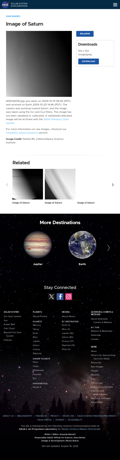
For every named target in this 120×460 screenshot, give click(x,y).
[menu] (115, 4)
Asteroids (96, 335)
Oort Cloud (9, 328)
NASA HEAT (97, 402)
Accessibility (75, 420)
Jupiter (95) (68, 333)
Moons (65, 312)
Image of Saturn (21, 203)
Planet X (37, 387)
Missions (95, 375)
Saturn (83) (67, 337)
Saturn (36, 345)
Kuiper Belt (9, 324)
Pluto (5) (66, 349)
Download (88, 61)
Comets (95, 339)
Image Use (68, 416)
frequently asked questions (22, 133)
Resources (96, 363)
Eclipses (8, 340)
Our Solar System (12, 316)
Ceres (36, 366)
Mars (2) (66, 329)
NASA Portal (45, 420)
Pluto (35, 362)
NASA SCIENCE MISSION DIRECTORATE (97, 416)
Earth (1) (66, 325)
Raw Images (13, 16)
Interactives (97, 383)
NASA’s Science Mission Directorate (80, 429)
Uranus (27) (68, 341)
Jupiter (37, 264)
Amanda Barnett (68, 434)
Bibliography (24, 416)
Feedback (41, 416)
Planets (37, 312)
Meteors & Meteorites (101, 331)
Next (113, 185)
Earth (82, 264)
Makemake (38, 370)
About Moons (68, 316)
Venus (36, 329)
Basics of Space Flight (102, 387)
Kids (93, 379)
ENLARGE (85, 34)
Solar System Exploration (17, 4)
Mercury (37, 325)
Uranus (36, 349)
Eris (34, 378)
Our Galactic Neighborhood (17, 11)
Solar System (11, 312)
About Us (8, 416)
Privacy (54, 416)
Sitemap (59, 420)
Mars (35, 337)
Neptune (37, 353)
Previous (7, 185)
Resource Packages (101, 398)
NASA (4, 4)
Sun (6, 320)
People (94, 371)
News (94, 351)
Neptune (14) (68, 345)
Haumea (37, 374)
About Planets (40, 316)
